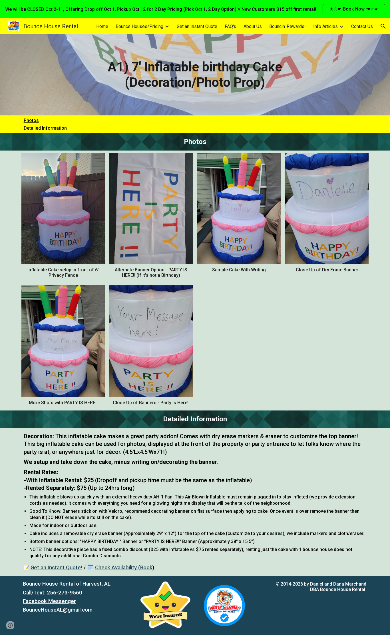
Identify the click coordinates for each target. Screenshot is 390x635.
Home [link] (102, 26)
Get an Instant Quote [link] (197, 26)
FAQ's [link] (230, 26)
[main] (195, 75)
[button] (383, 26)
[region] (195, 9)
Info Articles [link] (325, 26)
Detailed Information (45, 128)
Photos (31, 120)
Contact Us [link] (362, 26)
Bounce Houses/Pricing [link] (139, 26)
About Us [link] (253, 26)
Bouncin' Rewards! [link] (287, 26)
